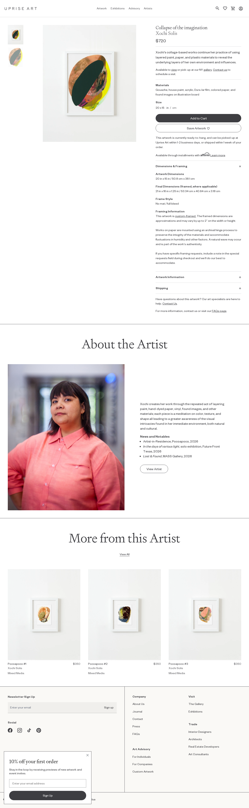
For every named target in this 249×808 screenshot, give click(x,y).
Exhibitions (196, 711)
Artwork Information (170, 277)
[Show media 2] (15, 57)
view (174, 70)
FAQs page (219, 311)
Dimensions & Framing (171, 166)
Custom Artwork (143, 771)
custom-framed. (185, 216)
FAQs (136, 734)
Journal (137, 711)
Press (136, 726)
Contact (137, 719)
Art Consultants (199, 754)
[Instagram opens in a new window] (19, 730)
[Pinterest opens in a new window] (38, 730)
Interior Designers (200, 732)
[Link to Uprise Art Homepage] (21, 8)
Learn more (217, 155)
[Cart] (233, 8)
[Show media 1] (15, 34)
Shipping (162, 288)
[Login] (241, 8)
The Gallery (196, 704)
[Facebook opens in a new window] (10, 730)
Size (159, 102)
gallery (207, 70)
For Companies (142, 764)
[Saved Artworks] (225, 8)
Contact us (220, 70)
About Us (138, 704)
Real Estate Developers (204, 746)
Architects (195, 739)
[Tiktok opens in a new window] (29, 730)
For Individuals (141, 757)
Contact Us (169, 303)
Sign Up (48, 795)
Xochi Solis (166, 33)
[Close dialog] (87, 755)
